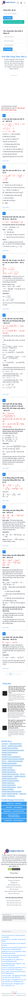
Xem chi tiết (5, 160)
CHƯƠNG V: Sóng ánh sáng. (8, 783)
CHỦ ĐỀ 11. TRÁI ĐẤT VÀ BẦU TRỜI (10, 793)
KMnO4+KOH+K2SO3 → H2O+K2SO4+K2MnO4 (14, 815)
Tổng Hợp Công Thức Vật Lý (15, 743)
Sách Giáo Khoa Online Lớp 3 (14, 905)
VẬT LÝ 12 (22, 774)
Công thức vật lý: (9, 10)
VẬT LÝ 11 (4, 761)
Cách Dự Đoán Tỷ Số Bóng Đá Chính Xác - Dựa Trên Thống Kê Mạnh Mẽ (14, 956)
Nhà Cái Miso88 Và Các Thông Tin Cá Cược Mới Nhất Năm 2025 (12, 960)
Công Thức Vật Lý (21, 993)
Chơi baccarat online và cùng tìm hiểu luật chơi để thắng (13, 936)
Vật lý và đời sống (11, 796)
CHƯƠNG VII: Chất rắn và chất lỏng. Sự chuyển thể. (13, 759)
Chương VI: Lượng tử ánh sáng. (8, 785)
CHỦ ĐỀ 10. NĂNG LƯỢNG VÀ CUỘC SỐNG (11, 791)
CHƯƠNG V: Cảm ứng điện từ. (8, 770)
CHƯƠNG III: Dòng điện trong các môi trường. (11, 765)
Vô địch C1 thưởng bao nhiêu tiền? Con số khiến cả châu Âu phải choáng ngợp (14, 968)
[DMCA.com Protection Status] (14, 869)
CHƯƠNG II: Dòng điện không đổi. (9, 763)
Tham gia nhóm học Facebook (15, 22)
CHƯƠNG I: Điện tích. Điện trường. (15, 761)
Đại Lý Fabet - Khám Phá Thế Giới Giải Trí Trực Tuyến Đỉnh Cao (13, 972)
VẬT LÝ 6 (19, 787)
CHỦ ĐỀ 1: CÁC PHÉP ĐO (7, 789)
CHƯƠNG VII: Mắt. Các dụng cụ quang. (10, 774)
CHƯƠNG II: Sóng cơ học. (19, 776)
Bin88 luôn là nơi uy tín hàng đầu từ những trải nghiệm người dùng (14, 952)
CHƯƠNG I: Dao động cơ (7, 776)
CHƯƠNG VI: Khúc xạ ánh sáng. (9, 772)
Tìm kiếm (8, 17)
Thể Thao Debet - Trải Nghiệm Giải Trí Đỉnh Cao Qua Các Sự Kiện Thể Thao (14, 976)
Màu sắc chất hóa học (14, 893)
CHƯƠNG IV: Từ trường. (7, 767)
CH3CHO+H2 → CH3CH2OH (14, 803)
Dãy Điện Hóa (14, 882)
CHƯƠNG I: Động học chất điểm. (15, 746)
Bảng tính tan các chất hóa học (14, 887)
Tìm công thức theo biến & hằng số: (13, 32)
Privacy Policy (14, 873)
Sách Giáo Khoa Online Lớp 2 (14, 902)
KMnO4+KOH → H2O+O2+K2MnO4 (14, 820)
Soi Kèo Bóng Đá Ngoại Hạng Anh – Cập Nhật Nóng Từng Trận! (13, 964)
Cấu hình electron (14, 889)
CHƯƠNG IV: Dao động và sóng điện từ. (10, 780)
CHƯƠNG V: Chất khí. (6, 754)
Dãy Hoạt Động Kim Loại (14, 884)
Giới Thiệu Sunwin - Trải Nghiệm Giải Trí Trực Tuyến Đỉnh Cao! (13, 984)
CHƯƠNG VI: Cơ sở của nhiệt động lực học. (11, 756)
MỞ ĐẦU (4, 796)
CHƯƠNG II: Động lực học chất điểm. (10, 748)
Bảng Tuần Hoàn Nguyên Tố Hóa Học (14, 891)
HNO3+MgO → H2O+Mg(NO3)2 (14, 807)
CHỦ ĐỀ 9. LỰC (22, 793)
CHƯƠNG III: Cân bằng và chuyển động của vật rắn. (13, 750)
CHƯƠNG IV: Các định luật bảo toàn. (10, 752)
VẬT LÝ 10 (4, 746)
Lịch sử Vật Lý (5, 743)
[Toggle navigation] (17, 2)
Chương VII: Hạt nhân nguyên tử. (9, 787)
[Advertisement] (14, 90)
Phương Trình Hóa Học (14, 880)
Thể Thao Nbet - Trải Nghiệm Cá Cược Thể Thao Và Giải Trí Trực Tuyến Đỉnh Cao (14, 980)
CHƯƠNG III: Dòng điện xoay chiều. (9, 778)
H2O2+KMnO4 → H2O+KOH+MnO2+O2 (14, 811)
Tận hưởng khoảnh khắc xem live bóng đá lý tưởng (13, 944)
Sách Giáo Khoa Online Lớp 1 (14, 900)
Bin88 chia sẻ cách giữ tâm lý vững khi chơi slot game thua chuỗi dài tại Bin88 (14, 948)
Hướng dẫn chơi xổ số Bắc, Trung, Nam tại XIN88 (14, 940)
